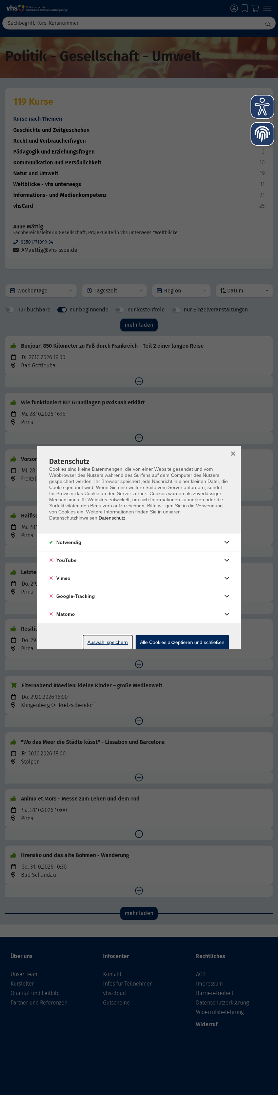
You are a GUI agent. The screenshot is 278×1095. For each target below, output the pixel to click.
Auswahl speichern (107, 642)
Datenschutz (112, 518)
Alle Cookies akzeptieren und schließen (182, 642)
